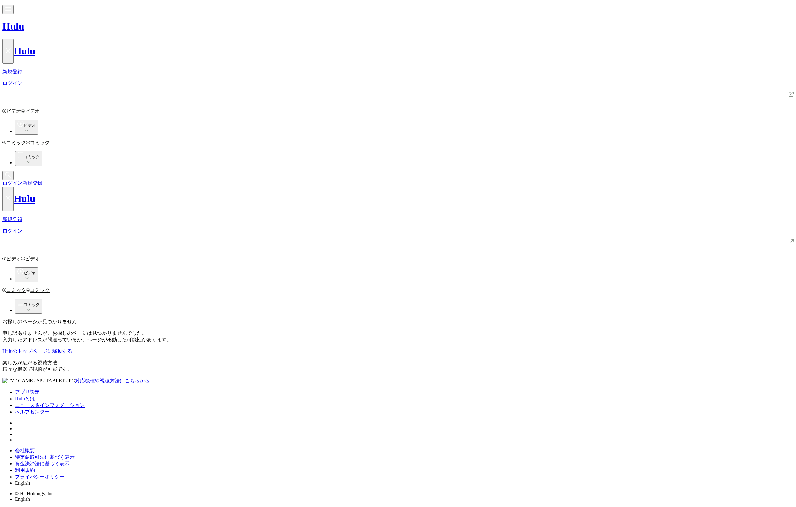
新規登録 (32, 183)
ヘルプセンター (32, 411)
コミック (16, 142)
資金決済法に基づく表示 (42, 463)
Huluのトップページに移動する (37, 351)
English (22, 483)
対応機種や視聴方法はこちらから (112, 380)
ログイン (12, 183)
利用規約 (25, 470)
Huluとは (25, 398)
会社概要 (25, 450)
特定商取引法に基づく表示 (45, 457)
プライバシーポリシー (40, 476)
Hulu (13, 26)
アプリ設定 (27, 392)
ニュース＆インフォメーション (50, 405)
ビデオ (13, 111)
